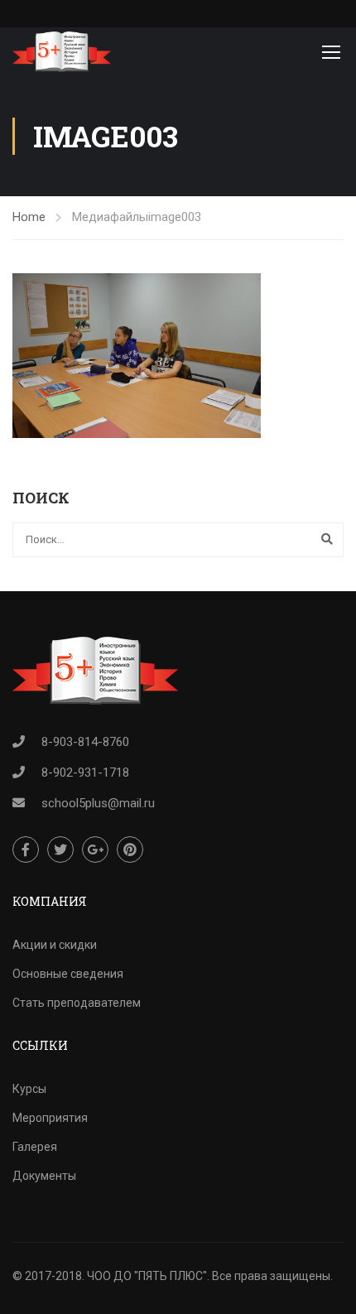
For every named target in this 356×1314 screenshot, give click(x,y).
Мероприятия (50, 1117)
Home (29, 216)
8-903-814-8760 (85, 741)
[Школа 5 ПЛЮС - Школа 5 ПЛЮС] (61, 51)
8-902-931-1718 (85, 772)
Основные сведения (67, 973)
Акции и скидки (54, 944)
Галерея (34, 1146)
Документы (44, 1175)
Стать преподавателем (76, 1002)
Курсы (29, 1088)
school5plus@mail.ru (98, 803)
